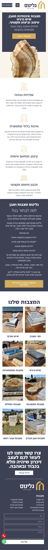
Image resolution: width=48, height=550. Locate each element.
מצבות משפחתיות (13, 370)
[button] (18, 5)
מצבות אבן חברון (35, 438)
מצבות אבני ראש (12, 438)
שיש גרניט (35, 370)
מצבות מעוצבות (35, 404)
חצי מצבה (35, 336)
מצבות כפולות (13, 404)
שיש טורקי (13, 336)
